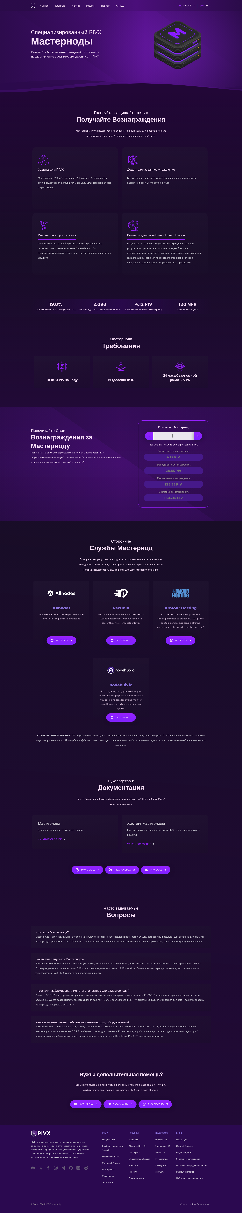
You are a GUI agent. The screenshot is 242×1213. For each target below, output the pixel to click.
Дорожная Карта (136, 1178)
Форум (158, 1152)
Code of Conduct (184, 1146)
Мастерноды (108, 1169)
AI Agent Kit (135, 1146)
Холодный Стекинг (111, 1163)
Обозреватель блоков (139, 1159)
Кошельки (60, 5)
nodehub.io (121, 685)
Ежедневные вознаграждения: (173, 451)
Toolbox (159, 1139)
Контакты (159, 1171)
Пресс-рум (181, 1139)
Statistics (133, 1165)
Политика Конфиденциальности (191, 1165)
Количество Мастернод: (173, 427)
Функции (44, 5)
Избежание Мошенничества (189, 1178)
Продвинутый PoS (111, 1156)
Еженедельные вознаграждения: (174, 464)
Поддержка (160, 1146)
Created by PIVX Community (194, 1204)
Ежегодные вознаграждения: (174, 492)
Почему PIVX (161, 1165)
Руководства (161, 1159)
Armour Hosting (180, 608)
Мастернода (49, 823)
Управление (108, 1176)
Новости (105, 5)
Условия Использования (188, 1159)
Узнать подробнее (50, 839)
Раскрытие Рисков (185, 1171)
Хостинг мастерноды (146, 823)
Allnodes (61, 608)
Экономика (107, 1182)
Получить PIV (109, 1139)
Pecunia (121, 608)
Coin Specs (134, 1152)
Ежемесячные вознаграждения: (173, 478)
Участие (76, 5)
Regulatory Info (184, 1152)
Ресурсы (90, 5)
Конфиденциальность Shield (112, 1148)
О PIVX (120, 5)
